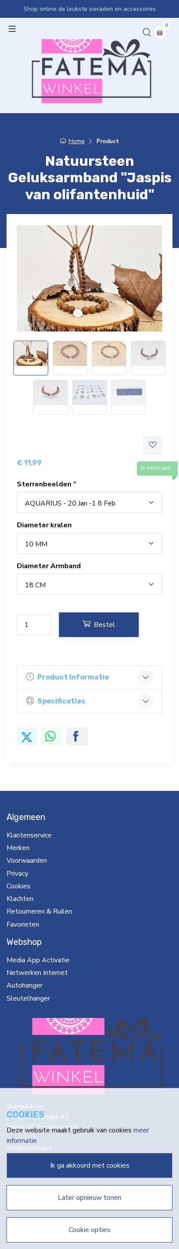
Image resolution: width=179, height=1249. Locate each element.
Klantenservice (29, 835)
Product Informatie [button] (73, 677)
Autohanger (25, 985)
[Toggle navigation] (12, 28)
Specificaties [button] (61, 701)
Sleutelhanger (28, 998)
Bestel (104, 625)
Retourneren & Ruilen (39, 911)
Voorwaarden (27, 860)
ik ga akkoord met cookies (89, 1165)
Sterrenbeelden (45, 484)
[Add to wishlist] (152, 445)
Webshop (24, 942)
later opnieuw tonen (89, 1197)
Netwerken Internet (37, 973)
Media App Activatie (38, 960)
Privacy (17, 873)
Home (76, 141)
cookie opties (89, 1230)
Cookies (18, 886)
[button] (147, 32)
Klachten (20, 899)
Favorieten (23, 924)
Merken (18, 848)
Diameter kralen (44, 525)
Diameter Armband (49, 566)
